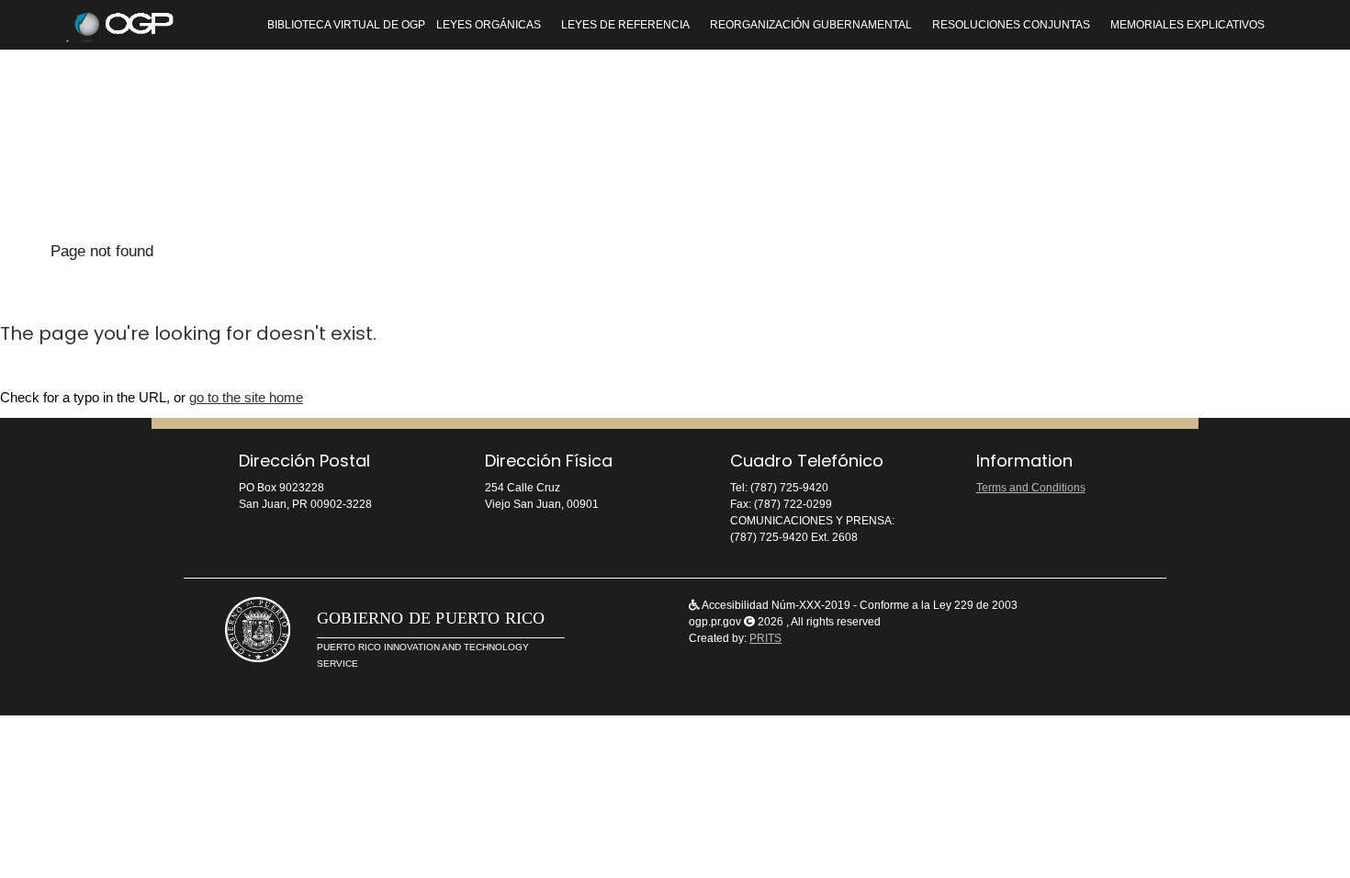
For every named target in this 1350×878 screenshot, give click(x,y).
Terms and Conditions (1031, 487)
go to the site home (246, 397)
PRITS (765, 638)
